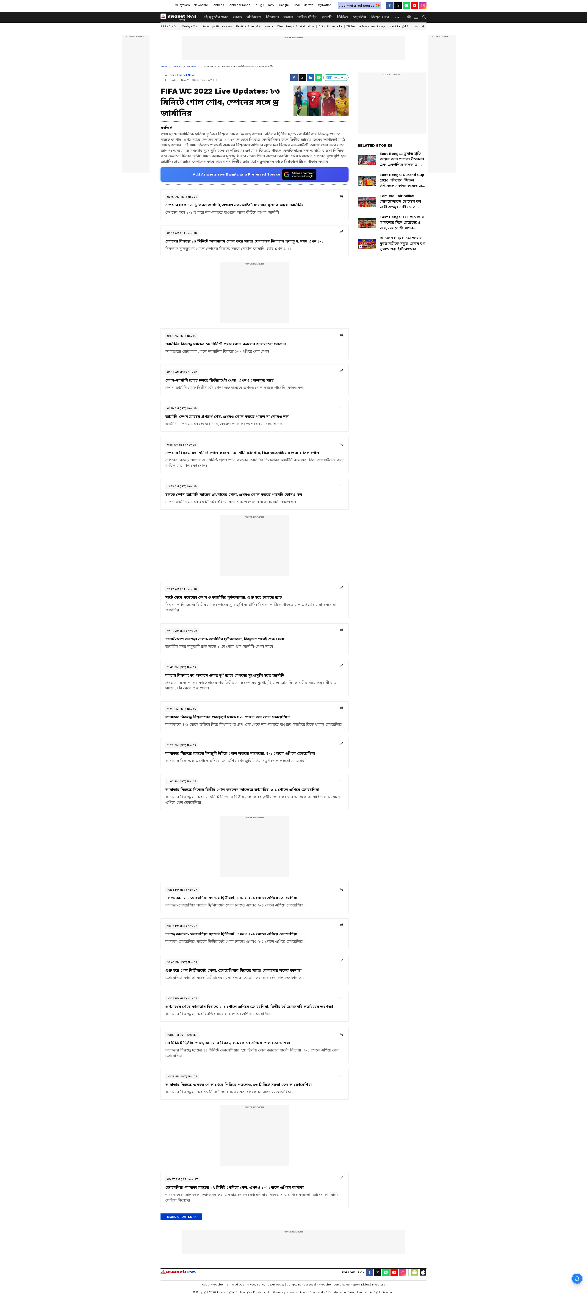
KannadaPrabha (239, 5)
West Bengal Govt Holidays (296, 26)
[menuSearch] (424, 17)
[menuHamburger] (416, 17)
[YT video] (414, 5)
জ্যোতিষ (359, 17)
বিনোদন (272, 17)
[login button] (410, 17)
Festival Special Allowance (254, 26)
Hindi (296, 5)
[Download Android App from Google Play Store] (414, 1272)
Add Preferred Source (356, 5)
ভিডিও (342, 17)
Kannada (218, 5)
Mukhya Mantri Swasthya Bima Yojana (207, 26)
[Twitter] (398, 5)
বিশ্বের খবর (380, 17)
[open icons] (341, 196)
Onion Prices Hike (330, 26)
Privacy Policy (256, 1284)
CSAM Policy (276, 1284)
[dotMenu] (397, 17)
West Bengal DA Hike (403, 26)
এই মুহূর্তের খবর (215, 17)
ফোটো (327, 17)
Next (423, 26)
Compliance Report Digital (351, 1284)
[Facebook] (389, 5)
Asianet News (186, 75)
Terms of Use (234, 1284)
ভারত (237, 17)
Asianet (178, 1271)
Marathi (308, 5)
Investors (378, 1284)
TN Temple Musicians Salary (365, 26)
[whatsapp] (406, 5)
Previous (416, 26)
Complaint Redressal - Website (309, 1284)
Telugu (259, 5)
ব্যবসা (288, 17)
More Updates (179, 1216)
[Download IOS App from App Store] (422, 1272)
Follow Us (340, 77)
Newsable (201, 5)
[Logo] (180, 17)
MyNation (325, 5)
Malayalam (182, 5)
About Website (212, 1284)
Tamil (271, 5)
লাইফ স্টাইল (307, 17)
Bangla (284, 5)
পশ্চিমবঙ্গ (253, 17)
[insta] (422, 5)
